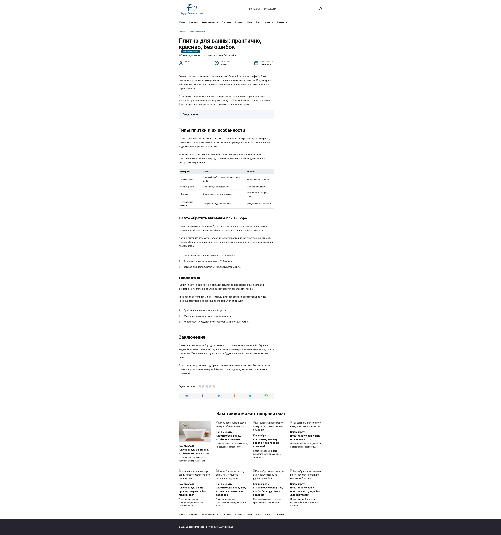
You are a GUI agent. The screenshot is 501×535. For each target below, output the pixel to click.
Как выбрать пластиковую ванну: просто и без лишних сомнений (266, 441)
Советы (269, 22)
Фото (258, 22)
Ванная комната (209, 22)
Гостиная (226, 22)
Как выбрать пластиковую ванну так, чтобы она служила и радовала (231, 489)
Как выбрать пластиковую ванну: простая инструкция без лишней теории (305, 489)
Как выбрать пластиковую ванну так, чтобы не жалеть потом (194, 450)
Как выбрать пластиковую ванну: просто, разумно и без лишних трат (192, 489)
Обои (249, 22)
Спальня (193, 22)
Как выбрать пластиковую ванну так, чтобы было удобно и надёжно (268, 489)
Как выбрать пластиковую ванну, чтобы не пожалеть (228, 436)
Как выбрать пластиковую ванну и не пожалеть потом (305, 436)
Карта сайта (270, 9)
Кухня (182, 22)
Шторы (239, 22)
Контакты (254, 9)
